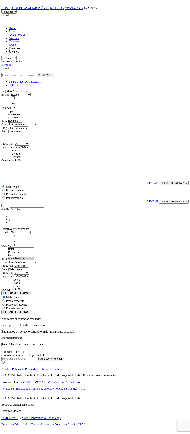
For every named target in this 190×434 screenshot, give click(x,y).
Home (5, 8)
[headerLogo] (1, 3)
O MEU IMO (31, 382)
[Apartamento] (15, 114)
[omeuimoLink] (1, 395)
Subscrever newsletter (50, 358)
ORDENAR (16, 84)
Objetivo (6, 91)
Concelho (7, 124)
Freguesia (7, 128)
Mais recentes (14, 186)
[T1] (13, 101)
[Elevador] (22, 157)
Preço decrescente (16, 194)
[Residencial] (21, 252)
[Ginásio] (22, 153)
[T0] (13, 98)
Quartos (6, 107)
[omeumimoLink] (1, 430)
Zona (4, 131)
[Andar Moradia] (21, 258)
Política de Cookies (66, 388)
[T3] (13, 107)
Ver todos (7, 64)
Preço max (7, 147)
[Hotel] (21, 249)
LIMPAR (152, 182)
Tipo (4, 121)
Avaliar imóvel (36, 8)
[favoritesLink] (1, 18)
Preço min (7, 143)
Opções (5, 160)
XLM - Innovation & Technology (63, 382)
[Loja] (21, 255)
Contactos (74, 8)
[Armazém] (15, 117)
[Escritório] (15, 120)
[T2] (13, 104)
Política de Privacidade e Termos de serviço (37, 369)
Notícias (57, 8)
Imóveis (17, 8)
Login (12, 44)
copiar (40, 344)
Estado (5, 94)
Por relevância (14, 197)
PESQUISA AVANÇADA (25, 81)
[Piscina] (22, 150)
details (5, 209)
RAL (82, 388)
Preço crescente (15, 190)
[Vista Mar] (22, 160)
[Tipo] (15, 111)
